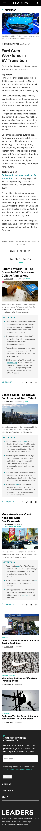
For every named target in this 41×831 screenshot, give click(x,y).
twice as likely (12, 363)
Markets (5, 637)
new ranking (22, 441)
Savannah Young (11, 44)
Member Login (26, 821)
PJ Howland (8, 279)
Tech (26, 401)
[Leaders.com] (20, 3)
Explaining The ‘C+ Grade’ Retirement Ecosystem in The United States (20, 717)
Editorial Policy (15, 821)
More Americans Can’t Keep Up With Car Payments (16, 518)
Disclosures (6, 821)
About (15, 818)
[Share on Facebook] (17, 251)
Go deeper (7, 382)
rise (35, 580)
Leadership (7, 791)
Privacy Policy (26, 769)
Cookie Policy (28, 818)
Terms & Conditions (10, 769)
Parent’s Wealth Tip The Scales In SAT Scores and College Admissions (18, 272)
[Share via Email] (25, 251)
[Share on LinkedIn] (29, 251)
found (16, 484)
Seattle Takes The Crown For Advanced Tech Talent (19, 396)
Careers (20, 818)
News (11, 241)
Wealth (27, 279)
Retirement (6, 713)
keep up (25, 595)
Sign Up (8, 776)
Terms (36, 818)
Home (4, 241)
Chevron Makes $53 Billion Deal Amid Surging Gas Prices (20, 641)
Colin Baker (8, 524)
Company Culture (8, 675)
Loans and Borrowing (12, 526)
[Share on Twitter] (21, 251)
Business (10, 10)
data (18, 566)
